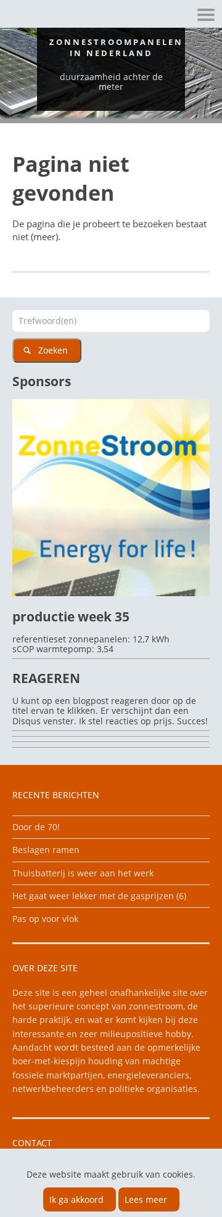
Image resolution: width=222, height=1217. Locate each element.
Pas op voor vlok (45, 918)
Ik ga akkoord (76, 1199)
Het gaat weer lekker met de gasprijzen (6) (99, 896)
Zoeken (53, 350)
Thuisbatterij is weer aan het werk (83, 873)
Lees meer (146, 1199)
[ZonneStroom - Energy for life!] (111, 593)
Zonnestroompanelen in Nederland (116, 47)
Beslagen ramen (46, 849)
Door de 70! (36, 827)
